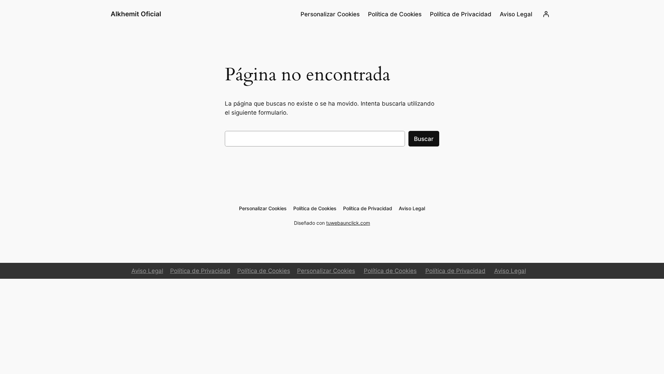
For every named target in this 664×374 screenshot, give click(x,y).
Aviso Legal (147, 270)
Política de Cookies (263, 270)
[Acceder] (546, 14)
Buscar (424, 138)
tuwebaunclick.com (348, 223)
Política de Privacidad (200, 270)
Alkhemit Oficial (136, 14)
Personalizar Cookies (326, 270)
